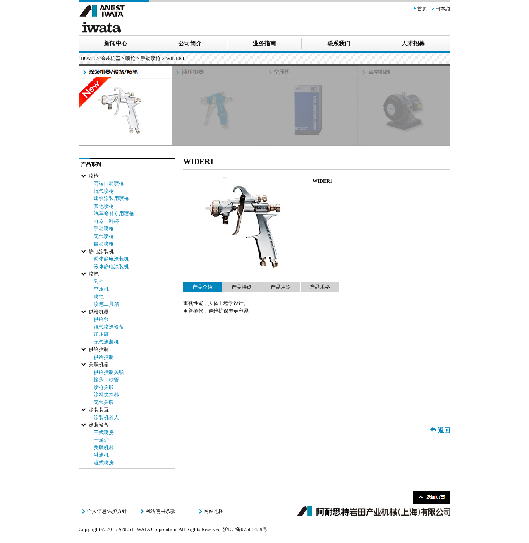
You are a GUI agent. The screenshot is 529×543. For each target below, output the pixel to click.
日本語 (442, 9)
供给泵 (101, 319)
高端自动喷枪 (109, 183)
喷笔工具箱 (106, 304)
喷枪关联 (104, 387)
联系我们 (338, 43)
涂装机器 (110, 58)
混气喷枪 (104, 191)
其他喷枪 (104, 206)
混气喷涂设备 (109, 327)
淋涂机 (101, 455)
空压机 (101, 289)
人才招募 (413, 43)
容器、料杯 (106, 221)
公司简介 (190, 43)
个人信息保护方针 (107, 511)
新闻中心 (115, 43)
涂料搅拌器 (106, 394)
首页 (422, 9)
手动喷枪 (151, 58)
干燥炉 (101, 440)
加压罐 (101, 334)
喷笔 (99, 297)
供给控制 (104, 357)
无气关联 (104, 402)
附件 (99, 281)
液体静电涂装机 (111, 266)
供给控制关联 (109, 372)
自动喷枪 (104, 244)
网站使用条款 (160, 511)
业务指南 (264, 43)
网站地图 (214, 511)
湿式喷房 (104, 463)
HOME (88, 58)
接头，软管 (106, 379)
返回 (443, 430)
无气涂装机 (106, 342)
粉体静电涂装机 (111, 259)
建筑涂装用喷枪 (111, 198)
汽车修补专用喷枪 (114, 213)
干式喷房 (104, 432)
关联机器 (104, 448)
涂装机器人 (106, 417)
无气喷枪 (104, 236)
